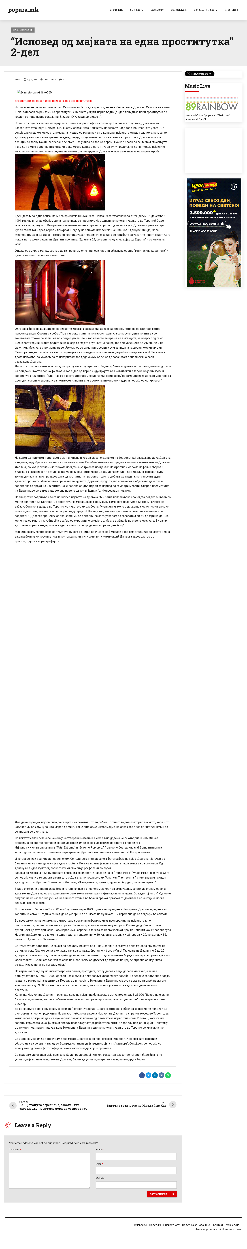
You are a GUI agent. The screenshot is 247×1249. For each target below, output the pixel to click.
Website (100, 1178)
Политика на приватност (164, 1225)
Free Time (231, 9)
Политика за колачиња (196, 1225)
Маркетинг (232, 1225)
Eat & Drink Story (205, 9)
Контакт (218, 1225)
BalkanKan (179, 9)
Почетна (116, 9)
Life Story (157, 9)
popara (17, 79)
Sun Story (136, 9)
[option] (93, 92)
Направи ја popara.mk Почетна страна (218, 1229)
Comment (15, 1149)
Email (99, 1164)
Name (99, 1149)
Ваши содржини (22, 30)
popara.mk (23, 9)
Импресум (140, 1225)
